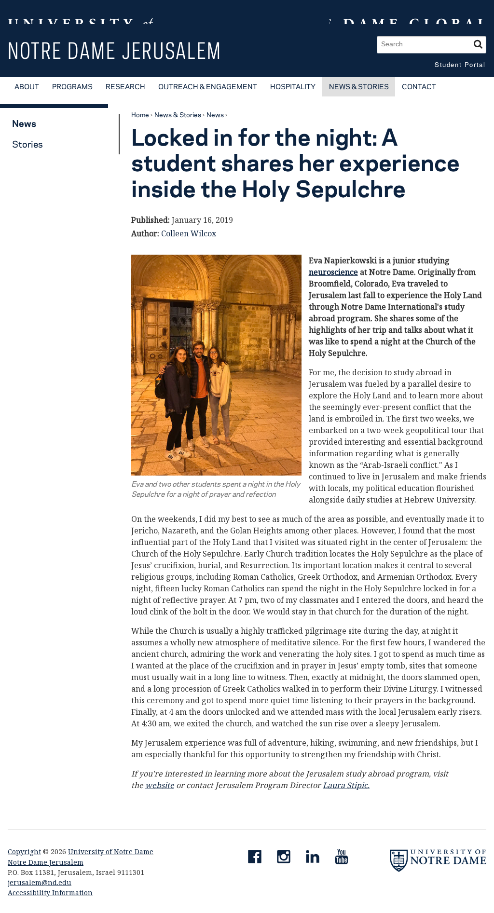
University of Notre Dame (110, 851)
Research (125, 86)
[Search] (478, 44)
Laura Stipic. (346, 785)
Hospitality (293, 86)
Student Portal (460, 64)
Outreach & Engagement (207, 86)
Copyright (24, 851)
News (215, 114)
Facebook (258, 858)
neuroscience (333, 272)
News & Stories (359, 86)
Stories (27, 144)
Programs (72, 86)
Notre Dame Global (407, 12)
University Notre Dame (80, 12)
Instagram (287, 858)
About (26, 86)
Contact (419, 86)
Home (140, 114)
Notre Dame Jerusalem (115, 50)
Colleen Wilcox (188, 233)
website (159, 785)
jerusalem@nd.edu (39, 882)
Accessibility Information (50, 892)
